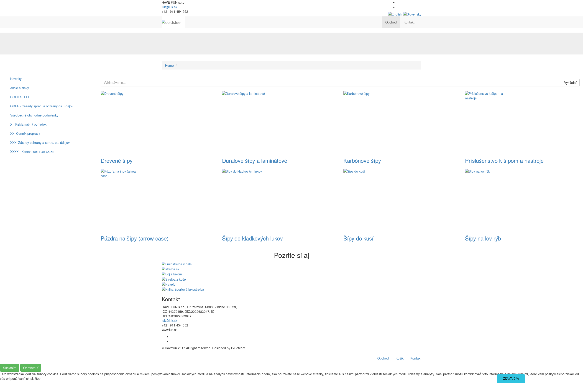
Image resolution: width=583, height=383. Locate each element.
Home (169, 65)
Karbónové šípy (362, 160)
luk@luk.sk (169, 7)
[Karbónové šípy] (400, 122)
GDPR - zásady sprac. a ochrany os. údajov (41, 106)
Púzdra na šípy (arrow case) (135, 238)
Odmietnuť (30, 367)
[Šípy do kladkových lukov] (279, 199)
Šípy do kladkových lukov (252, 238)
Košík (400, 358)
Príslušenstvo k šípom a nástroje (504, 160)
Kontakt (409, 22)
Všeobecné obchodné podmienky (34, 115)
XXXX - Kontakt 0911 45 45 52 (32, 151)
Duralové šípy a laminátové (254, 160)
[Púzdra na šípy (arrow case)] (158, 199)
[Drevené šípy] (158, 122)
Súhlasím (9, 367)
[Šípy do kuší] (400, 199)
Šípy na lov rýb (483, 238)
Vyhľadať (570, 82)
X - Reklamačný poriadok (28, 124)
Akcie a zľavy (19, 87)
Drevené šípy (117, 160)
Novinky (16, 78)
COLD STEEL (20, 97)
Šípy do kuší (358, 238)
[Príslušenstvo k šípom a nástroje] (522, 122)
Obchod (391, 22)
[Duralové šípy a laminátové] (279, 122)
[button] (421, 19)
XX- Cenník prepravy (25, 133)
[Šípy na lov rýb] (522, 199)
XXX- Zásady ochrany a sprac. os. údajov (40, 142)
